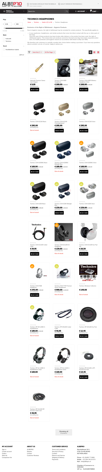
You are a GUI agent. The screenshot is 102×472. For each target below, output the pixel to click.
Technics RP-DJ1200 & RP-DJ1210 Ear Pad (87, 368)
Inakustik (8, 38)
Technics (36, 22)
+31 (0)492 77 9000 (88, 457)
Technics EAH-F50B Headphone (36, 286)
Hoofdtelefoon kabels (12, 49)
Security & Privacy (57, 451)
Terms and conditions (58, 449)
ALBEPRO (30, 449)
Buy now (35, 89)
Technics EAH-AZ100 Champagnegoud (61, 122)
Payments (55, 459)
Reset (22, 55)
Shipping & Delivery (58, 457)
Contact (29, 453)
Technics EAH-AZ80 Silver (87, 203)
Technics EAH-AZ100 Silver (87, 121)
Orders (4, 453)
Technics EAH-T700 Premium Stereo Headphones (63, 286)
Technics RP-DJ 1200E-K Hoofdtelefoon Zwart (37, 368)
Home (29, 22)
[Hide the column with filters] (29, 52)
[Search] (67, 11)
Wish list (4, 455)
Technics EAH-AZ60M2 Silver (87, 162)
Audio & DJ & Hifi (47, 22)
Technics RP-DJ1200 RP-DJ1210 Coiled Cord (37, 409)
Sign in (4, 449)
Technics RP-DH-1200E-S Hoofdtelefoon (37, 327)
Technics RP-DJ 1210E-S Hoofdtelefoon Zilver (62, 368)
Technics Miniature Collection (87, 286)
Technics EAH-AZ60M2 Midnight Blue (61, 163)
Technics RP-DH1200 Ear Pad (88, 327)
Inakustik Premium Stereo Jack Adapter (37, 81)
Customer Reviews (33, 455)
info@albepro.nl (86, 461)
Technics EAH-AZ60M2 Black (38, 162)
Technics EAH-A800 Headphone (60, 81)
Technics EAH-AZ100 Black (38, 121)
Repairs (29, 451)
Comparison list (7, 457)
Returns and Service (58, 455)
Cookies (54, 453)
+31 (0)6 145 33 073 (88, 459)
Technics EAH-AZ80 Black (38, 203)
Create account (7, 451)
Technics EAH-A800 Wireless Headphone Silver (87, 81)
